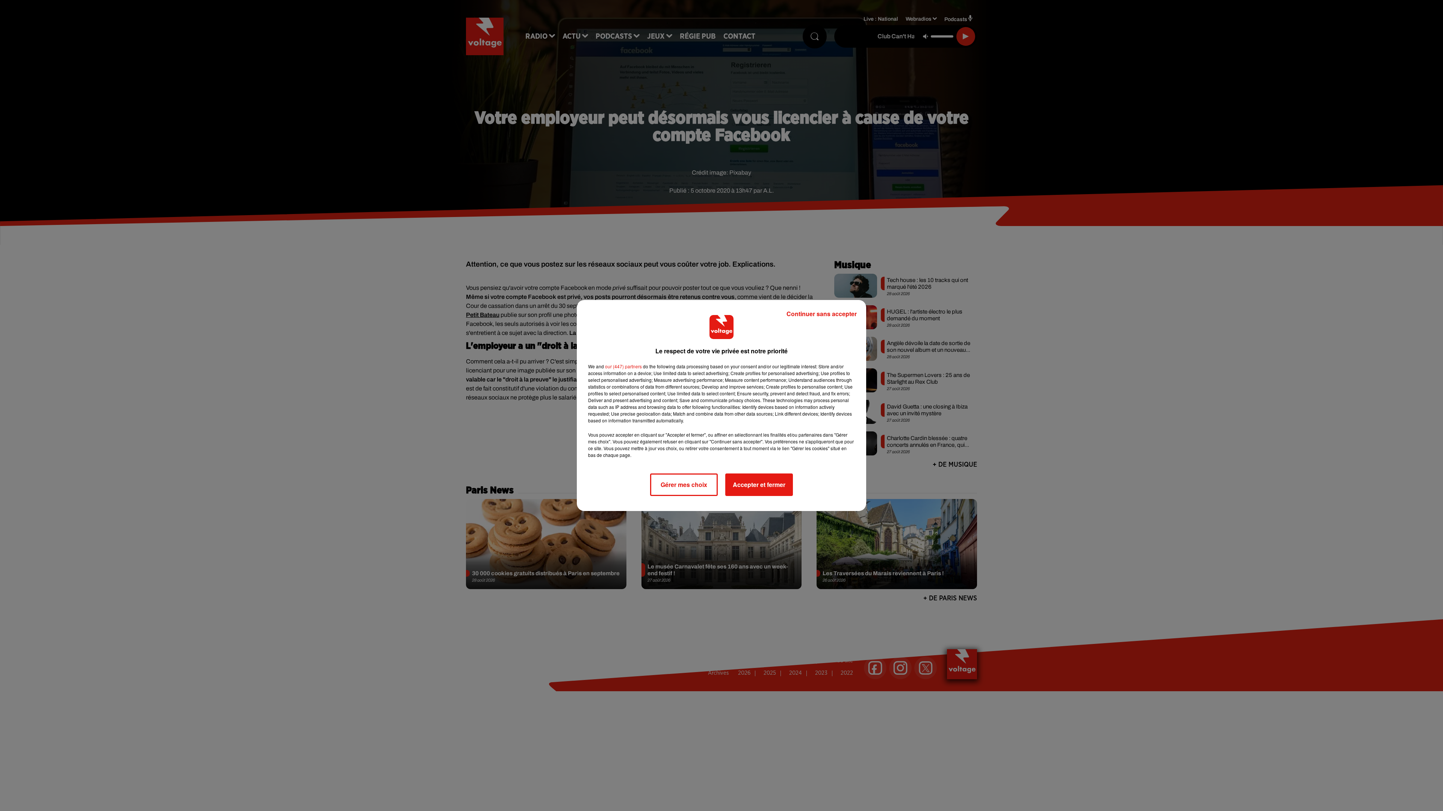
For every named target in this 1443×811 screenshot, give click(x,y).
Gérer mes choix (684, 484)
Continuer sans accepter (822, 313)
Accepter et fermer (759, 484)
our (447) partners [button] (623, 366)
